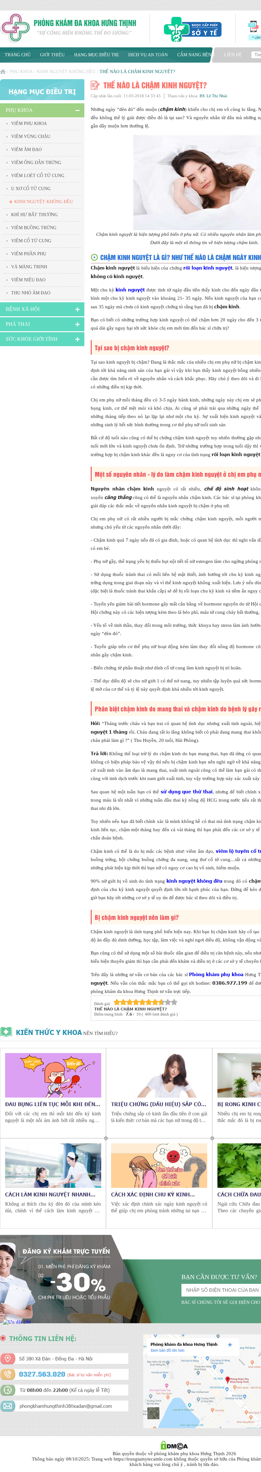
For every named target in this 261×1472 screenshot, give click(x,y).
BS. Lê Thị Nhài (213, 95)
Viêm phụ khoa (29, 123)
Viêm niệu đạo (28, 279)
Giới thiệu (52, 54)
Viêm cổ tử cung (31, 240)
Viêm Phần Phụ (28, 253)
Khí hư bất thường (34, 214)
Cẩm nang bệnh (196, 54)
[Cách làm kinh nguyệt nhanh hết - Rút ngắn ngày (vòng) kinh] (53, 1165)
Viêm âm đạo (26, 149)
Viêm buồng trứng (33, 227)
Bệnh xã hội (22, 309)
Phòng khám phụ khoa (216, 974)
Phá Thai (18, 324)
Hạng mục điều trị (96, 54)
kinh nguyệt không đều (194, 881)
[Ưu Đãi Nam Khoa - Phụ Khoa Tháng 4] (17, 1322)
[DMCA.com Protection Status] (174, 1448)
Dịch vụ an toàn (148, 54)
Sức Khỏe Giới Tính (32, 339)
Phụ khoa (21, 71)
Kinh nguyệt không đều (66, 71)
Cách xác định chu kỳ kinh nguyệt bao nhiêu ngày (150, 1194)
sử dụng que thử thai (187, 791)
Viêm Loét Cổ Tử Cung (37, 175)
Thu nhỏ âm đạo (30, 293)
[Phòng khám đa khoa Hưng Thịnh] (68, 29)
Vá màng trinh (29, 266)
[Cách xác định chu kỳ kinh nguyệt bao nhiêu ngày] (159, 1165)
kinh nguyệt (130, 289)
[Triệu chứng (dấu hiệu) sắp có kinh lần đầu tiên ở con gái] (159, 1075)
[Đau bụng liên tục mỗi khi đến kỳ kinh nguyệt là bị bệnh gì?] (53, 1075)
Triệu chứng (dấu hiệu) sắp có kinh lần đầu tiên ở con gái (156, 1104)
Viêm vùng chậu (30, 136)
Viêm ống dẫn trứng (36, 162)
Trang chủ (18, 54)
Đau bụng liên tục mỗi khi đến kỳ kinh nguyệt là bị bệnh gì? (50, 1104)
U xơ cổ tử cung (31, 188)
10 (174, 1002)
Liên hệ (233, 54)
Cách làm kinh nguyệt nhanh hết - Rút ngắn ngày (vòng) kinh (53, 1194)
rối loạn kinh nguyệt (207, 267)
